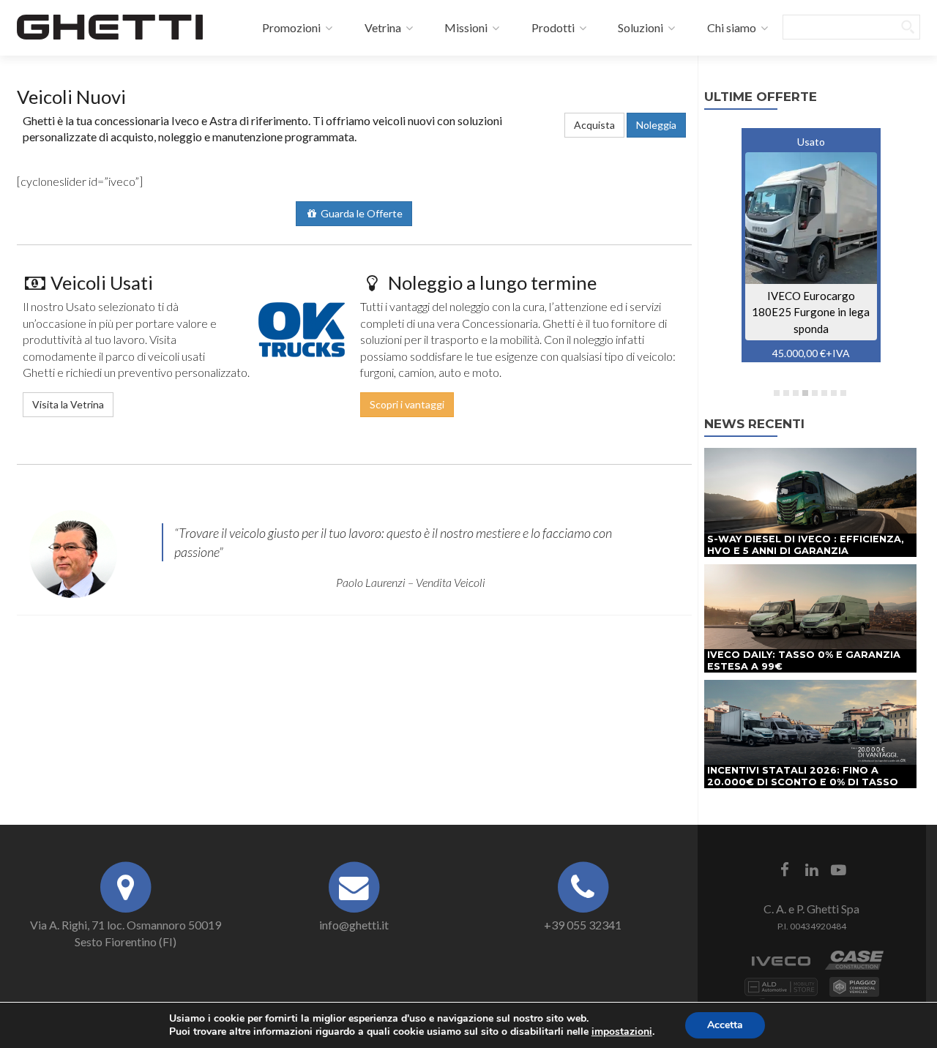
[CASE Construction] (854, 968)
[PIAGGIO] (854, 994)
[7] (834, 393)
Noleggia (656, 125)
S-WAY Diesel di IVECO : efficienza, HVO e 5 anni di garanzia (805, 545)
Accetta (725, 1025)
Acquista (594, 125)
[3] (796, 393)
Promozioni (290, 27)
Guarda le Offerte (360, 213)
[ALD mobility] (781, 994)
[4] (805, 393)
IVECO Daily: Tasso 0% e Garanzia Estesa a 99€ (803, 660)
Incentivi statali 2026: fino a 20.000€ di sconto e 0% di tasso (802, 776)
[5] (815, 393)
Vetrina (381, 27)
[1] (777, 393)
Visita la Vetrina (68, 404)
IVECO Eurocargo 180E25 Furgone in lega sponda (811, 312)
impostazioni (621, 1031)
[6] (824, 393)
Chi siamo (730, 27)
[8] (843, 393)
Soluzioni (639, 27)
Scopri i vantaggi (407, 404)
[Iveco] (781, 968)
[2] (786, 393)
